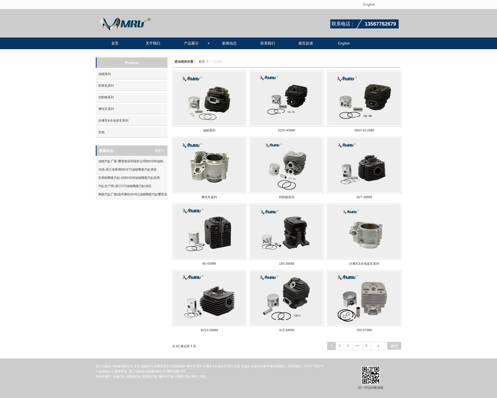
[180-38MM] (287, 232)
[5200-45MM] (287, 98)
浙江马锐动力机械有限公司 (147, 371)
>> (357, 346)
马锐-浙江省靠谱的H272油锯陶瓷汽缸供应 (127, 169)
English (369, 4)
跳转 (394, 345)
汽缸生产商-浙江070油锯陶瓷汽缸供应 (124, 186)
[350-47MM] (364, 298)
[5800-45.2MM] (364, 98)
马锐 (202, 376)
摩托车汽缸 (166, 376)
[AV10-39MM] (209, 298)
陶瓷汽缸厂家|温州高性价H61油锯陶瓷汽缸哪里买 (132, 194)
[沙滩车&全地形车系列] (364, 232)
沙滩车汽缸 (183, 376)
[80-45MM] (209, 232)
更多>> (160, 150)
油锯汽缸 (119, 376)
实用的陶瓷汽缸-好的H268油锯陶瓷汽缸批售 (129, 178)
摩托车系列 (106, 109)
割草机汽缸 (150, 376)
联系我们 (267, 43)
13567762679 (314, 366)
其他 (101, 132)
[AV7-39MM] (364, 165)
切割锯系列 (106, 97)
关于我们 (153, 43)
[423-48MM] (287, 298)
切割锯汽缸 (134, 376)
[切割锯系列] (287, 165)
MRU (195, 376)
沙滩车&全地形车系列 (113, 120)
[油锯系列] (209, 98)
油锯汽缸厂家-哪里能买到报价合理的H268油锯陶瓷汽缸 (132, 161)
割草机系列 (106, 85)
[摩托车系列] (209, 165)
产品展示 (191, 43)
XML (183, 371)
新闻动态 (229, 43)
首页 (115, 43)
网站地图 (173, 371)
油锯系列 (104, 74)
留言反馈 (305, 43)
